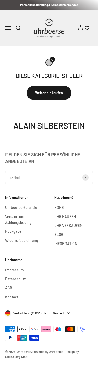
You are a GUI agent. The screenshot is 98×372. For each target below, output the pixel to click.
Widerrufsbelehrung (21, 240)
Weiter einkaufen (49, 93)
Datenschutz (15, 279)
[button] (87, 28)
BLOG (59, 234)
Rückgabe (13, 231)
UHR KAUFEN (65, 216)
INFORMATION (65, 243)
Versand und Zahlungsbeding (18, 219)
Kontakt (11, 297)
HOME (59, 207)
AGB (8, 288)
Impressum (14, 270)
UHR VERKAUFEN (68, 225)
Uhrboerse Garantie (21, 207)
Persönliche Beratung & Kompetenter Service (49, 5)
